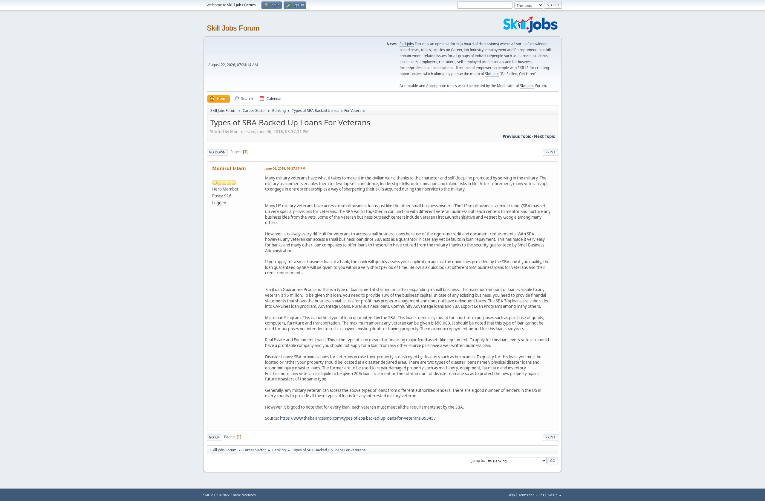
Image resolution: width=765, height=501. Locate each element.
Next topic (544, 136)
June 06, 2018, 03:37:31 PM (284, 168)
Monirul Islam (229, 168)
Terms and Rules (531, 495)
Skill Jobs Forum (233, 28)
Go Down (217, 152)
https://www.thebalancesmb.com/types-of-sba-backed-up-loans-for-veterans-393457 (358, 418)
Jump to (478, 460)
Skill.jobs (407, 43)
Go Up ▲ (555, 495)
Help (511, 495)
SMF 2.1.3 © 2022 (216, 495)
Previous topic (517, 136)
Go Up (214, 437)
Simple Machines (243, 495)
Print (550, 152)
